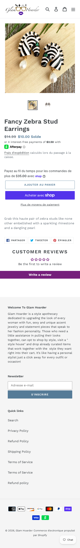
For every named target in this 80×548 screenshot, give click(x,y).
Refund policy (18, 483)
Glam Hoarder (24, 530)
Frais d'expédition (16, 152)
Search (13, 420)
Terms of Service (20, 462)
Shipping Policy (19, 451)
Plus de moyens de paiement (40, 204)
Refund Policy (18, 441)
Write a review (40, 275)
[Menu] (73, 9)
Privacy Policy (18, 431)
